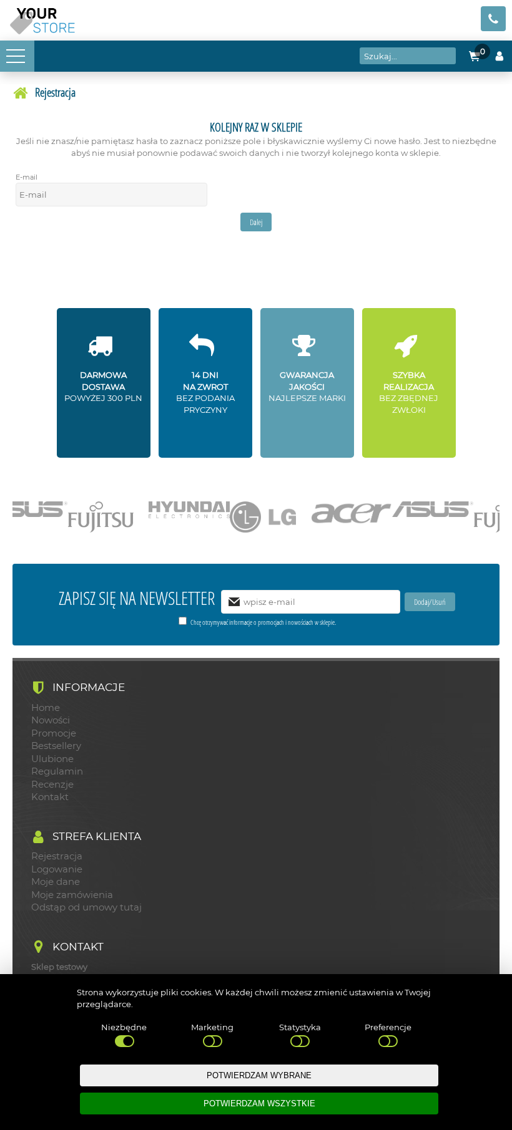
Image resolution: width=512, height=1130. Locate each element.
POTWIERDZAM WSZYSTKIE (259, 1103)
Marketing (212, 1027)
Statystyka (300, 1027)
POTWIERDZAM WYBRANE (259, 1075)
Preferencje (388, 1027)
